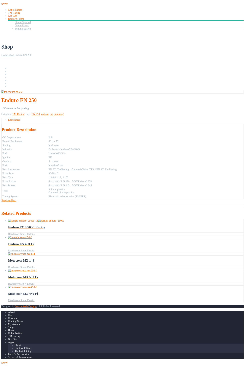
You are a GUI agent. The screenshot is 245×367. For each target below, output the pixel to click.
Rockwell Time (16, 18)
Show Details (27, 234)
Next (13, 200)
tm (51, 114)
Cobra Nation (15, 9)
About (11, 312)
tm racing (59, 114)
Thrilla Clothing (23, 351)
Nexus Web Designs (26, 306)
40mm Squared (23, 22)
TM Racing (14, 12)
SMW (18, 345)
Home (4, 55)
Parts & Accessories (18, 354)
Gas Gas (12, 15)
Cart (10, 315)
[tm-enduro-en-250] (12, 91)
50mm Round (22, 25)
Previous (6, 200)
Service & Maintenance (20, 357)
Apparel (12, 342)
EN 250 (36, 114)
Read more (14, 234)
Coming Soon (15, 321)
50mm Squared (23, 28)
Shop (11, 55)
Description (14, 119)
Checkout (13, 318)
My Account (14, 324)
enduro (44, 114)
